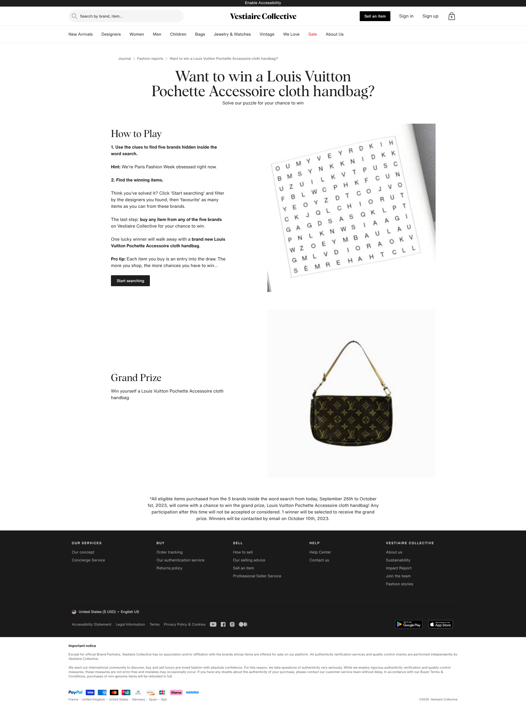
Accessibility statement (91, 624)
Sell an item (375, 16)
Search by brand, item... (101, 16)
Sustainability (398, 560)
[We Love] (304, 34)
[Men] (166, 34)
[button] (452, 16)
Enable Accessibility (263, 3)
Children (178, 34)
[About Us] (348, 34)
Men (157, 34)
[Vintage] (279, 34)
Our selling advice (249, 560)
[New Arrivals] (97, 34)
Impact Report (399, 568)
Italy (164, 699)
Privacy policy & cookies (184, 624)
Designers (111, 34)
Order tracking (169, 552)
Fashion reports (150, 58)
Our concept (83, 552)
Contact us (319, 560)
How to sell (243, 552)
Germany (138, 699)
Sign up (430, 16)
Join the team (398, 576)
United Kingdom (93, 699)
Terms (154, 624)
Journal (124, 58)
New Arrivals (80, 34)
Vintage (266, 34)
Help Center (320, 552)
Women (137, 34)
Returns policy (169, 568)
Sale (312, 34)
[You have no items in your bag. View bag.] (452, 16)
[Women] (148, 34)
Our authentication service (180, 560)
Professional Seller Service (257, 576)
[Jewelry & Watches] (255, 34)
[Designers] (125, 34)
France (73, 699)
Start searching (130, 280)
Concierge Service (88, 560)
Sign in (406, 16)
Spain (153, 699)
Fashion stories (399, 584)
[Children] (190, 34)
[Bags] (209, 34)
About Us (335, 34)
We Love (291, 34)
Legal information (130, 624)
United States (118, 699)
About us (394, 552)
